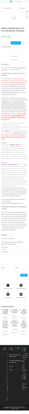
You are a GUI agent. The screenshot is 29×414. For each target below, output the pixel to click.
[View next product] (26, 8)
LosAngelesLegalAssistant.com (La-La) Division (16, 361)
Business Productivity (5, 317)
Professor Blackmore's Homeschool (25, 355)
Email (17, 267)
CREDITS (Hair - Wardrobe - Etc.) (24, 386)
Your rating (4, 247)
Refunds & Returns (11, 368)
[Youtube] (18, 367)
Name (3, 267)
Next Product (22, 8)
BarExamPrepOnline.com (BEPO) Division (15, 355)
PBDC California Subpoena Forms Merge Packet (23, 324)
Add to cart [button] (5, 334)
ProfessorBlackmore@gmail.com (7, 380)
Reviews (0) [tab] (14, 59)
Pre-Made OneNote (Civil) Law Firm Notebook (14, 323)
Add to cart (15, 43)
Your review (5, 252)
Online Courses (15, 316)
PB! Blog (23, 360)
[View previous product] (2, 8)
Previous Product (7, 8)
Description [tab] (14, 56)
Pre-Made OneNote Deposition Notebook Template (5, 324)
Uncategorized (5, 319)
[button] (6, 47)
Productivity (5, 318)
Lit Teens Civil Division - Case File (24, 367)
